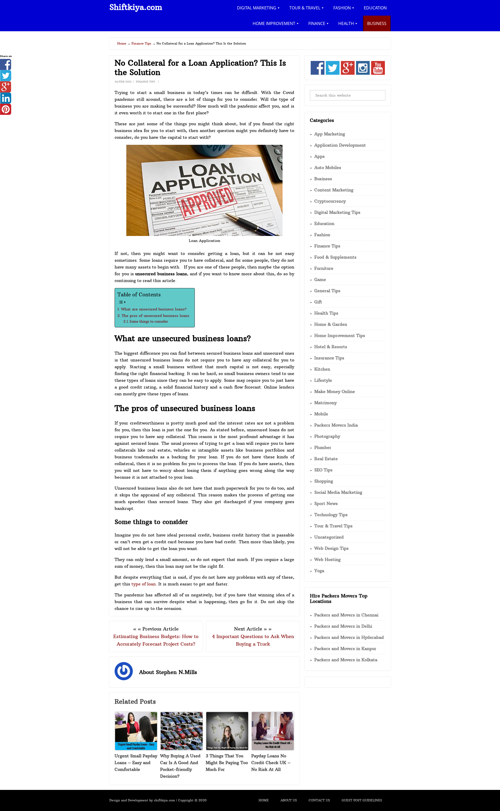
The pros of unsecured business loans (155, 315)
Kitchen (322, 369)
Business (323, 178)
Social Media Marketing (338, 492)
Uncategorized (329, 537)
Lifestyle (323, 380)
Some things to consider (148, 321)
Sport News (326, 503)
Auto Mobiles (327, 167)
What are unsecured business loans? (153, 309)
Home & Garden (330, 324)
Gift (318, 301)
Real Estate (326, 458)
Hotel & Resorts (330, 346)
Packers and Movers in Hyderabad (349, 637)
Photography (327, 436)
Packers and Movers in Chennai (346, 614)
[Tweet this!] (5, 80)
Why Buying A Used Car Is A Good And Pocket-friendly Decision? (180, 766)
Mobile (321, 413)
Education (324, 223)
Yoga (319, 570)
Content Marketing (333, 189)
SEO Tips (323, 469)
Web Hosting (327, 559)
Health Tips (326, 313)
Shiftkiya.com (135, 7)
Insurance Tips (329, 357)
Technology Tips (331, 514)
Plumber (322, 447)
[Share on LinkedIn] (5, 102)
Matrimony (325, 402)
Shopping (323, 481)
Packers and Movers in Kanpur (345, 648)
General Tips (327, 290)
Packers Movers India (336, 425)
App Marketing (329, 133)
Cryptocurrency (330, 201)
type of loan (144, 584)
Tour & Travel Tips (333, 525)
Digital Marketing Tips (337, 212)
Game (320, 279)
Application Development (340, 145)
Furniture (323, 268)
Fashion (322, 234)
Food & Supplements (335, 257)
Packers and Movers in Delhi (343, 626)
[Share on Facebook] (5, 68)
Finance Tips (145, 81)
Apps (319, 156)
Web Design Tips (331, 548)
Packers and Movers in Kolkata (345, 659)
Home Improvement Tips (339, 335)
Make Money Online (334, 391)
